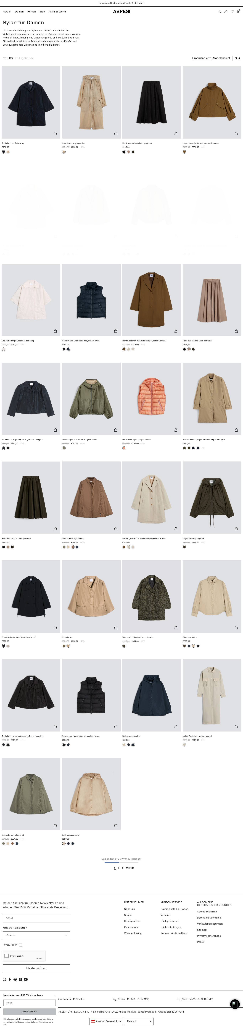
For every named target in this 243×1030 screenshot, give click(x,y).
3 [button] (236, 58)
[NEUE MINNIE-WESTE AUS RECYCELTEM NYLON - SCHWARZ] (91, 695)
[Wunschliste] (232, 11)
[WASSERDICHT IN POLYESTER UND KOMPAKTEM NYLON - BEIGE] (212, 399)
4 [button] (239, 58)
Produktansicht (201, 58)
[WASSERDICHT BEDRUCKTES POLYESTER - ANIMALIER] (151, 596)
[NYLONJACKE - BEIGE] (91, 596)
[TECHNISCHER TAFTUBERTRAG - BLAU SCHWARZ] (31, 102)
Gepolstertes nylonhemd (73, 538)
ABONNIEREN (29, 1011)
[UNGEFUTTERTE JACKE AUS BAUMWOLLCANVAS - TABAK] (212, 102)
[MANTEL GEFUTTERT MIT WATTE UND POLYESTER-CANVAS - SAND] (151, 497)
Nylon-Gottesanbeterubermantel (197, 736)
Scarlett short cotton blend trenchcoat (19, 637)
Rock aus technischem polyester (137, 143)
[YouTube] (26, 979)
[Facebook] (10, 979)
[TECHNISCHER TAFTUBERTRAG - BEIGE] (31, 205)
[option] (121, 3)
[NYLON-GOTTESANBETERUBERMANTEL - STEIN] (212, 695)
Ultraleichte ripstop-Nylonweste (136, 440)
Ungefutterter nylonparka (73, 143)
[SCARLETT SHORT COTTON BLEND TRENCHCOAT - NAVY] (31, 596)
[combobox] (106, 1021)
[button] (36, 968)
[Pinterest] (15, 979)
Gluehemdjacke (129, 246)
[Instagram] (4, 979)
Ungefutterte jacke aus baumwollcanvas (201, 143)
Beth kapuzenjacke (131, 736)
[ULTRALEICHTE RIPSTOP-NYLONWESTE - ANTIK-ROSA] (151, 399)
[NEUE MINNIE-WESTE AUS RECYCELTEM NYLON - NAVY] (91, 300)
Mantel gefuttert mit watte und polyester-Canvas (143, 341)
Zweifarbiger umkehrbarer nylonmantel (79, 440)
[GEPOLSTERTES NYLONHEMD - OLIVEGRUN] (31, 794)
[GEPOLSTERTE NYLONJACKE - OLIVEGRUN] (91, 205)
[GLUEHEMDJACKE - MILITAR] (151, 205)
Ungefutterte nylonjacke (193, 538)
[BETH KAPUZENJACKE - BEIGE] (91, 794)
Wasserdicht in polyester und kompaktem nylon (204, 440)
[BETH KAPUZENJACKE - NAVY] (151, 695)
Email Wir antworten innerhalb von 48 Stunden (60, 999)
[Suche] (219, 11)
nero (3, 152)
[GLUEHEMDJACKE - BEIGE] (212, 596)
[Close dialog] (55, 995)
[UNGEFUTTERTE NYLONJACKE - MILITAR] (212, 497)
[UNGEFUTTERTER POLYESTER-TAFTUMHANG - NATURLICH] (31, 300)
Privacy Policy (10, 945)
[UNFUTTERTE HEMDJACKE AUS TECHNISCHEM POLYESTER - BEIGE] (212, 205)
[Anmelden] (226, 11)
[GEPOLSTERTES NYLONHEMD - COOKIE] (91, 497)
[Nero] (8, 152)
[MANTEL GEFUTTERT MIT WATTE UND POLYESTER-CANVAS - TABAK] (151, 300)
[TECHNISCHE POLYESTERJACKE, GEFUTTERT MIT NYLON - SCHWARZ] (31, 695)
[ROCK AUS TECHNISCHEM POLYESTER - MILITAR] (31, 497)
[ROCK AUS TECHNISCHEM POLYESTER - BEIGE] (212, 300)
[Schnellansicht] (55, 133)
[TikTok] (20, 979)
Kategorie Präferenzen (15, 928)
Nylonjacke (67, 637)
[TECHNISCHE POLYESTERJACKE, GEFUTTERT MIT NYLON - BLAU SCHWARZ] (31, 399)
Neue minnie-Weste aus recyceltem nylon (80, 341)
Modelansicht (221, 58)
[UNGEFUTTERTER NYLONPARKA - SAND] (91, 102)
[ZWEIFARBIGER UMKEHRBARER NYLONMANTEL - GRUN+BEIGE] (91, 399)
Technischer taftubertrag (13, 143)
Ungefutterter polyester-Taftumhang (18, 341)
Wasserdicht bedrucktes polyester (137, 637)
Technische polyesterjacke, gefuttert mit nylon (22, 440)
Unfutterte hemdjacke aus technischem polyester (205, 246)
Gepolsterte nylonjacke (72, 246)
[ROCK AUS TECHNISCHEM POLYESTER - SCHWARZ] (151, 102)
